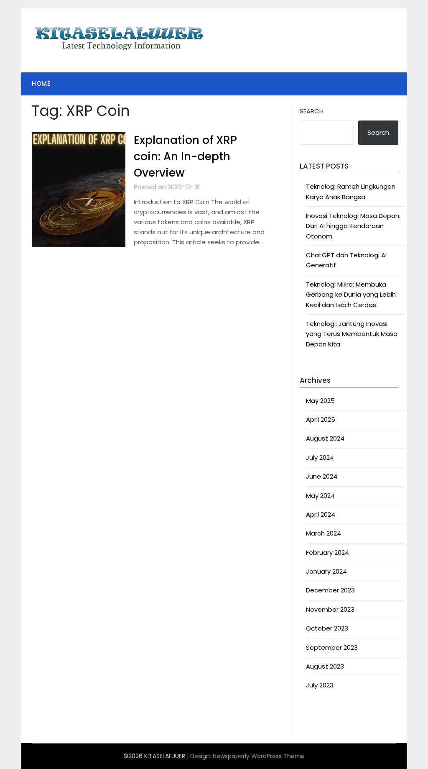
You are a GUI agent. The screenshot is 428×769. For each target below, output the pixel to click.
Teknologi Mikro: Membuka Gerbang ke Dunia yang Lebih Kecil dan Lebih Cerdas (351, 294)
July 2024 (320, 457)
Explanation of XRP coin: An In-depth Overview (185, 156)
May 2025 (320, 400)
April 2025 (320, 419)
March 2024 (323, 533)
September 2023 (332, 647)
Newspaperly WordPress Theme (259, 756)
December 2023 (330, 590)
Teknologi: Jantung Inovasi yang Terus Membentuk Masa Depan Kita (351, 334)
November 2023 (330, 609)
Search (312, 111)
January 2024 (326, 571)
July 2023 (320, 685)
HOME (41, 83)
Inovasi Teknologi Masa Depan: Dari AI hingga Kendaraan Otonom (353, 226)
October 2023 (327, 628)
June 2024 (321, 476)
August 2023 (325, 666)
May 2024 (320, 495)
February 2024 (327, 552)
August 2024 (325, 438)
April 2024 (320, 514)
